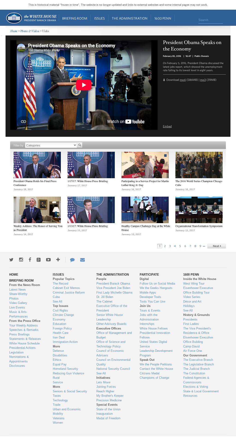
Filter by (18, 145)
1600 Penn (162, 18)
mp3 (203, 80)
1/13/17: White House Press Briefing (88, 226)
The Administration (130, 18)
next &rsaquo (216, 246)
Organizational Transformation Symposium (198, 226)
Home (31, 18)
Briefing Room (74, 18)
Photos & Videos (30, 31)
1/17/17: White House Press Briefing (88, 181)
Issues (99, 18)
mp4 (183, 80)
